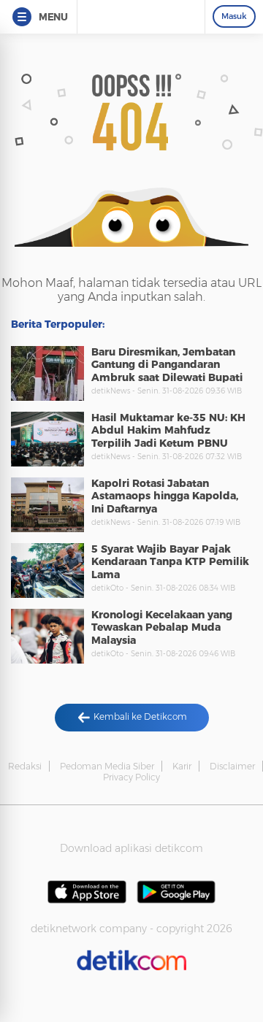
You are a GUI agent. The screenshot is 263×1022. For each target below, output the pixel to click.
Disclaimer (232, 766)
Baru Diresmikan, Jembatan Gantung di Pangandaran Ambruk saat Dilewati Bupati (167, 364)
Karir (181, 766)
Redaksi (25, 766)
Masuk (234, 16)
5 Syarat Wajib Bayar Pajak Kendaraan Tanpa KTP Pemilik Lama (170, 561)
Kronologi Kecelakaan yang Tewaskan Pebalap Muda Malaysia (161, 627)
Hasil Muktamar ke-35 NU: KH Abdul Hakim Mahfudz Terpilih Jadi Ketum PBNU (168, 430)
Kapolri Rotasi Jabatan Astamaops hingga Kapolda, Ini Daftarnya (164, 496)
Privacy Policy (131, 777)
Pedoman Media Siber (107, 766)
